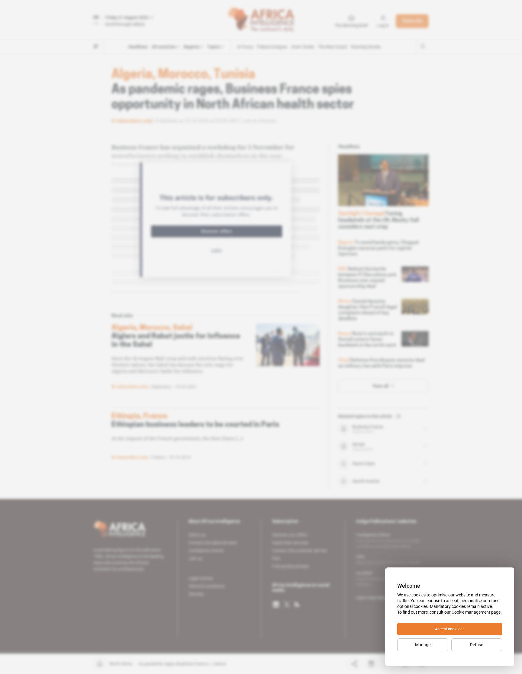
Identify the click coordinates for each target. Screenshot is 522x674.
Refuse (476, 644)
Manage (422, 644)
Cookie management (471, 612)
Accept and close (450, 629)
